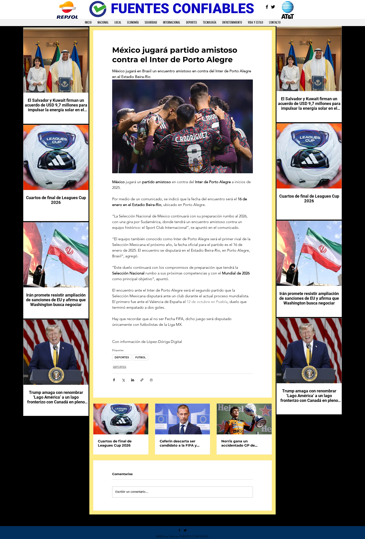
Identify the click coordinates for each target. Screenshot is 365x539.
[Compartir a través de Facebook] (114, 380)
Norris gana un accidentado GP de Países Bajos (238, 443)
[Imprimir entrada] (151, 380)
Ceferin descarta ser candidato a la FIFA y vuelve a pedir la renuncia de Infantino (182, 443)
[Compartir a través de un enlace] (142, 380)
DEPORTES (122, 357)
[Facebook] (267, 7)
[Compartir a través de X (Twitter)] (123, 380)
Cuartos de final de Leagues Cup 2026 (115, 443)
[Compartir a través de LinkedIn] (132, 380)
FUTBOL (140, 357)
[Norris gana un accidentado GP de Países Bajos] (244, 419)
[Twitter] (273, 7)
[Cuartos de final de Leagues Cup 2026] (120, 419)
